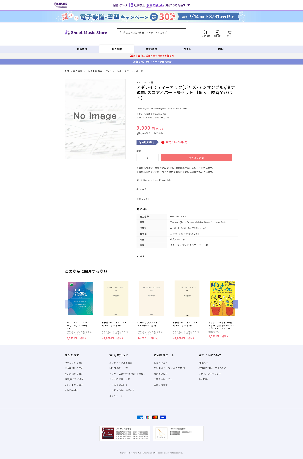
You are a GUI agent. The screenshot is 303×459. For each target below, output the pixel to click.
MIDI (221, 49)
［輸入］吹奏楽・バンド (99, 71)
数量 (139, 151)
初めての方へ (161, 362)
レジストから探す (74, 384)
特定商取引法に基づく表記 (212, 368)
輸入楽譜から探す (74, 373)
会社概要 (203, 379)
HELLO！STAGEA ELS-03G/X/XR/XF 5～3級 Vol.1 (78, 325)
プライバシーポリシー (210, 373)
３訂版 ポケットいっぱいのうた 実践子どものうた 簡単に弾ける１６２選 (222, 325)
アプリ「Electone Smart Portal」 (128, 373)
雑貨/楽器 (151, 49)
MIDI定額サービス (118, 368)
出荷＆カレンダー (163, 379)
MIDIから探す (72, 390)
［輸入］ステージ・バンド (129, 71)
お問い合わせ (161, 384)
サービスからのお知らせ (122, 390)
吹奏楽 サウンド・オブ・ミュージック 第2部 (185, 324)
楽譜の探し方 (161, 373)
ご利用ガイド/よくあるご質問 (169, 368)
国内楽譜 (82, 49)
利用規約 (203, 362)
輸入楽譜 (117, 49)
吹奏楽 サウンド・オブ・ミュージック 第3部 (114, 324)
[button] (151, 32)
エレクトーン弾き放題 (120, 362)
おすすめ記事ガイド (119, 379)
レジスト (186, 49)
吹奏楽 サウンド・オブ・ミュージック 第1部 (149, 324)
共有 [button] (142, 256)
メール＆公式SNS (118, 384)
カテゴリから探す (74, 362)
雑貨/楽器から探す (74, 379)
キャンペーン (116, 395)
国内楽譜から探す (74, 368)
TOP (67, 71)
